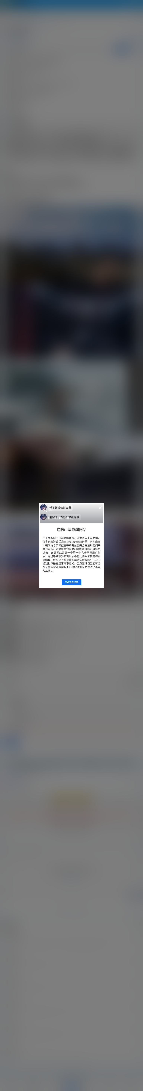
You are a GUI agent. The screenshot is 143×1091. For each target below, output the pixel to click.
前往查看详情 (71, 582)
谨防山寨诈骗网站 (71, 530)
